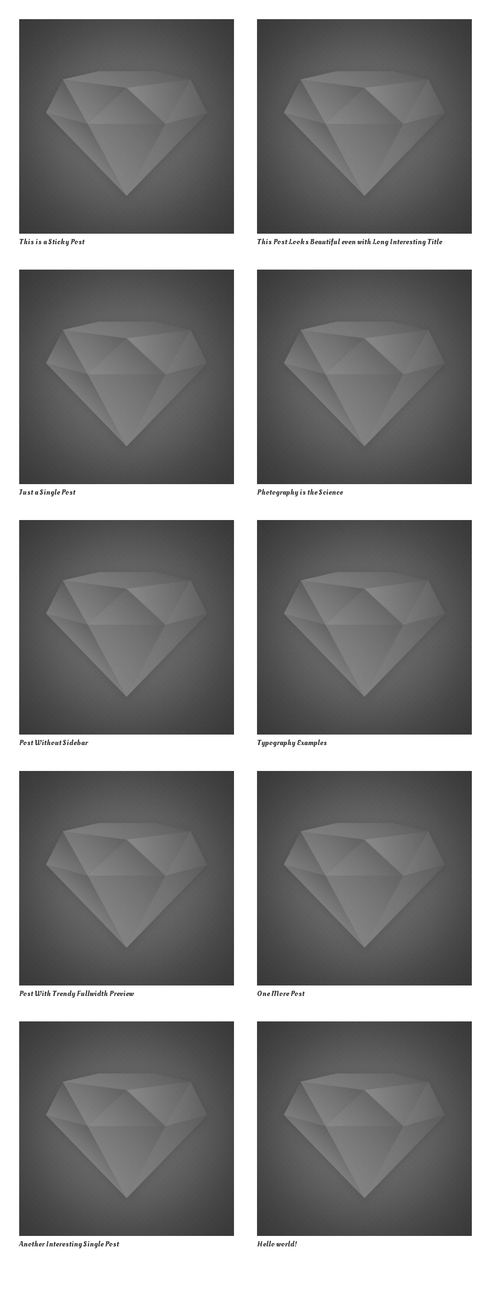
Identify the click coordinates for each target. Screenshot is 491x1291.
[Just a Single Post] (126, 377)
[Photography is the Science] (364, 377)
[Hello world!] (364, 1128)
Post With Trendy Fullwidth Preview (76, 993)
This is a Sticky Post (51, 242)
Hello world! (277, 1244)
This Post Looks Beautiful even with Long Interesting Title (349, 242)
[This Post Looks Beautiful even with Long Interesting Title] (364, 126)
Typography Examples (292, 742)
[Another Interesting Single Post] (126, 1128)
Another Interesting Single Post (69, 1244)
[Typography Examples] (364, 627)
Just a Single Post (47, 492)
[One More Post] (364, 878)
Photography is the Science (300, 492)
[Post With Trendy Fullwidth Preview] (126, 878)
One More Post (280, 993)
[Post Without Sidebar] (126, 627)
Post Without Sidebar (53, 742)
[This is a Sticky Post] (126, 126)
